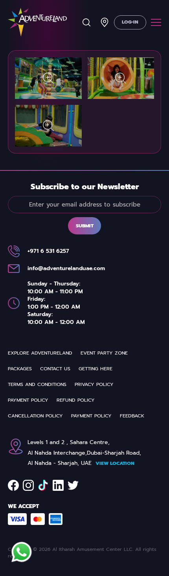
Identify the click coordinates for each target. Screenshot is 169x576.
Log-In (130, 22)
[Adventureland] (37, 22)
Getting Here (95, 368)
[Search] (86, 22)
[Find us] (104, 22)
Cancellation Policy (35, 415)
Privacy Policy (94, 384)
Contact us (55, 368)
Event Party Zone (104, 353)
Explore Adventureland (40, 353)
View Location (115, 463)
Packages (20, 368)
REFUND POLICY (76, 400)
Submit (85, 225)
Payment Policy (28, 400)
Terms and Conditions (37, 384)
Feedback (132, 415)
